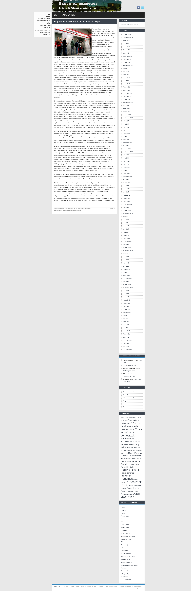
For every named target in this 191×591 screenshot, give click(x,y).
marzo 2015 (126, 195)
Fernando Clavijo (132, 444)
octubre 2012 (127, 284)
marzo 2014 (126, 232)
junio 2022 (126, 74)
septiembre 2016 (128, 152)
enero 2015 (126, 201)
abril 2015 (126, 192)
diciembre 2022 (127, 56)
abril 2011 (126, 328)
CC (132, 423)
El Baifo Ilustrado (126, 548)
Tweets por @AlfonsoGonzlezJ (129, 25)
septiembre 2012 (128, 287)
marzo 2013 (126, 269)
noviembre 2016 (127, 145)
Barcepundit (124, 519)
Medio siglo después (129, 371)
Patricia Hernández (127, 467)
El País (123, 507)
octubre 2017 (127, 115)
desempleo (126, 438)
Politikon (123, 522)
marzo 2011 (126, 331)
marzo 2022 (126, 84)
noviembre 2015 (127, 179)
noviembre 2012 (127, 281)
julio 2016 (126, 155)
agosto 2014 (126, 216)
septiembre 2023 (128, 37)
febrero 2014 (126, 235)
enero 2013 (126, 275)
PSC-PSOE (136, 482)
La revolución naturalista (128, 536)
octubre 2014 (127, 210)
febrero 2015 (126, 198)
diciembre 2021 (127, 93)
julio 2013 (126, 257)
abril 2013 (126, 266)
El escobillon (124, 550)
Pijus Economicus (126, 553)
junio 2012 (126, 294)
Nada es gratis (125, 527)
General (125, 395)
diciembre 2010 (127, 340)
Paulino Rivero (130, 469)
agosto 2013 (126, 254)
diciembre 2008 (127, 349)
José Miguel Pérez (131, 453)
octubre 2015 (127, 183)
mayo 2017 (126, 127)
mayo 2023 (126, 40)
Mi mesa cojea (125, 545)
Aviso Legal (57, 586)
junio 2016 (126, 158)
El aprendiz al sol (126, 539)
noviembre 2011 (127, 306)
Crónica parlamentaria (129, 392)
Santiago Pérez (133, 491)
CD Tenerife (137, 423)
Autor (48, 16)
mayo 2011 (126, 325)
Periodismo (126, 476)
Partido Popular (135, 464)
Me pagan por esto (43, 21)
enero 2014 (126, 238)
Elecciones (135, 439)
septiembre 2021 (128, 102)
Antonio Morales (124, 417)
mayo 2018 (126, 108)
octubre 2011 (127, 309)
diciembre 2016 (127, 142)
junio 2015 (126, 186)
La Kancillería (125, 576)
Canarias (133, 420)
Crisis (131, 429)
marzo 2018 (126, 112)
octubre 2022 (127, 62)
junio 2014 (126, 223)
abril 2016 (126, 164)
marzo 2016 (126, 167)
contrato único (58, 210)
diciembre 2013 (127, 241)
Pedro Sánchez (127, 473)
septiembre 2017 (128, 118)
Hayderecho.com (125, 559)
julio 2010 (126, 346)
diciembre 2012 (127, 278)
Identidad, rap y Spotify (130, 376)
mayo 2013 (126, 263)
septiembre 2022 (128, 65)
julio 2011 (126, 318)
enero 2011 (126, 337)
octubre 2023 (127, 34)
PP (128, 481)
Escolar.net (124, 530)
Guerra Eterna (125, 524)
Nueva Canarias (131, 458)
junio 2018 (126, 105)
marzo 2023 (126, 47)
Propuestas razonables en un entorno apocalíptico (78, 21)
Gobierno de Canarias (130, 447)
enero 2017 (126, 139)
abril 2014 (126, 229)
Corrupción (125, 430)
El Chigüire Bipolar (126, 574)
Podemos (127, 478)
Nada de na (132, 365)
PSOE (125, 485)
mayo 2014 (126, 226)
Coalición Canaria (129, 426)
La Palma (130, 456)
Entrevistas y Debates (42, 30)
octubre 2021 (127, 99)
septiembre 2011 (128, 312)
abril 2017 (126, 130)
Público (123, 513)
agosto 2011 (126, 315)
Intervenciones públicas (130, 398)
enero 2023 (126, 53)
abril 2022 (126, 81)
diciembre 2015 (127, 176)
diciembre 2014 (127, 204)
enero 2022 (126, 90)
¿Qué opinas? (111, 208)
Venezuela (130, 494)
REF (135, 485)
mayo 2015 (126, 189)
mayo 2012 (126, 297)
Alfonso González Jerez (75, 208)
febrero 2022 (126, 87)
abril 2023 (126, 44)
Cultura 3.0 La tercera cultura (129, 565)
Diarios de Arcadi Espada (128, 556)
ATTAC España (125, 533)
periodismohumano (126, 562)
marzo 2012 (126, 300)
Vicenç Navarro (125, 516)
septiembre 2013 (128, 250)
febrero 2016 (126, 170)
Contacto (46, 34)
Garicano (66, 210)
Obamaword (124, 571)
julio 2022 (126, 71)
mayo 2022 (126, 78)
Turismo (124, 494)
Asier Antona (132, 417)
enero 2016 (126, 173)
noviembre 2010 (127, 343)
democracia (128, 435)
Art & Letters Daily (126, 579)
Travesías (46, 23)
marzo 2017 (126, 133)
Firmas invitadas (44, 32)
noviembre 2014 (127, 207)
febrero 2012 (126, 303)
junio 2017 (126, 124)
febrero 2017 (126, 136)
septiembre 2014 (128, 213)
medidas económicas (75, 210)
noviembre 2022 (127, 59)
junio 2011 (126, 321)
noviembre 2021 (127, 96)
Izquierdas (131, 450)
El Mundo (123, 510)
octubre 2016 (127, 149)
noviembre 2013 (127, 244)
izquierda (124, 450)
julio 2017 (126, 121)
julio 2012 (126, 291)
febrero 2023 (126, 50)
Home (48, 14)
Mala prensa (124, 542)
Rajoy (131, 485)
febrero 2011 (126, 334)
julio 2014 (126, 220)
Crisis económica (131, 431)
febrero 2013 (126, 272)
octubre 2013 (127, 247)
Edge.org (123, 568)
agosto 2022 (126, 68)
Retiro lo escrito (44, 18)
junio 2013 (126, 260)
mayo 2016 (126, 161)
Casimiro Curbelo (126, 423)
